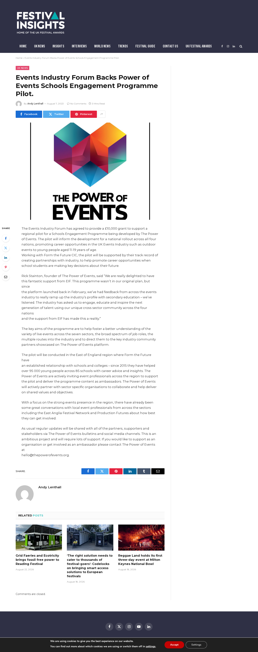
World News (102, 46)
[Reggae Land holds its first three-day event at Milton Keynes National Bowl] (141, 538)
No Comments (78, 103)
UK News (39, 46)
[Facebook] (5, 238)
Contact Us (170, 46)
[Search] (240, 46)
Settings (196, 645)
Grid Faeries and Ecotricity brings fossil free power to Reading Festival (37, 560)
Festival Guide (145, 46)
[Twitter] (5, 248)
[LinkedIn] (5, 257)
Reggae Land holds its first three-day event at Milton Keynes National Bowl (140, 560)
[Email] (5, 277)
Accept (174, 645)
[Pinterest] (5, 267)
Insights (58, 46)
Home (23, 46)
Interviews (79, 46)
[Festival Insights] (41, 22)
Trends (123, 46)
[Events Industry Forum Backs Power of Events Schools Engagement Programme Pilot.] (90, 171)
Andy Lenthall (35, 103)
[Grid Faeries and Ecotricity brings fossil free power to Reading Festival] (39, 538)
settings (150, 646)
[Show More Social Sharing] (101, 114)
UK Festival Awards (199, 46)
